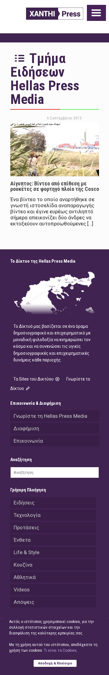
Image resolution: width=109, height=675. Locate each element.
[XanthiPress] (54, 14)
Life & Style (26, 552)
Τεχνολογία (27, 515)
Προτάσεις (26, 527)
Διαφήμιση (26, 428)
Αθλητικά (25, 577)
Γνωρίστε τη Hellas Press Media (50, 416)
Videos (22, 590)
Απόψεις (24, 602)
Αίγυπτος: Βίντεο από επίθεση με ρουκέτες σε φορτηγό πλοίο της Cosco (54, 186)
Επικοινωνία (28, 441)
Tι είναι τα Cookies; (60, 650)
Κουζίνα (23, 565)
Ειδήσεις (24, 503)
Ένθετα (22, 540)
